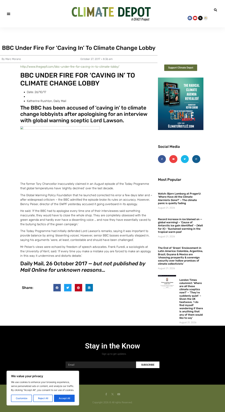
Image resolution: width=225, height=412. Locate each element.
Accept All (64, 398)
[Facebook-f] (162, 159)
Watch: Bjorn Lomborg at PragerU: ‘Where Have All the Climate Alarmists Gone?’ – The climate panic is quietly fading (179, 198)
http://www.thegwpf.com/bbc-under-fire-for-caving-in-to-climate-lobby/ (69, 66)
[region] (43, 388)
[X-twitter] (200, 18)
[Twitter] (185, 159)
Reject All (43, 398)
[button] (8, 13)
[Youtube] (195, 18)
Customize (21, 398)
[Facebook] (190, 18)
